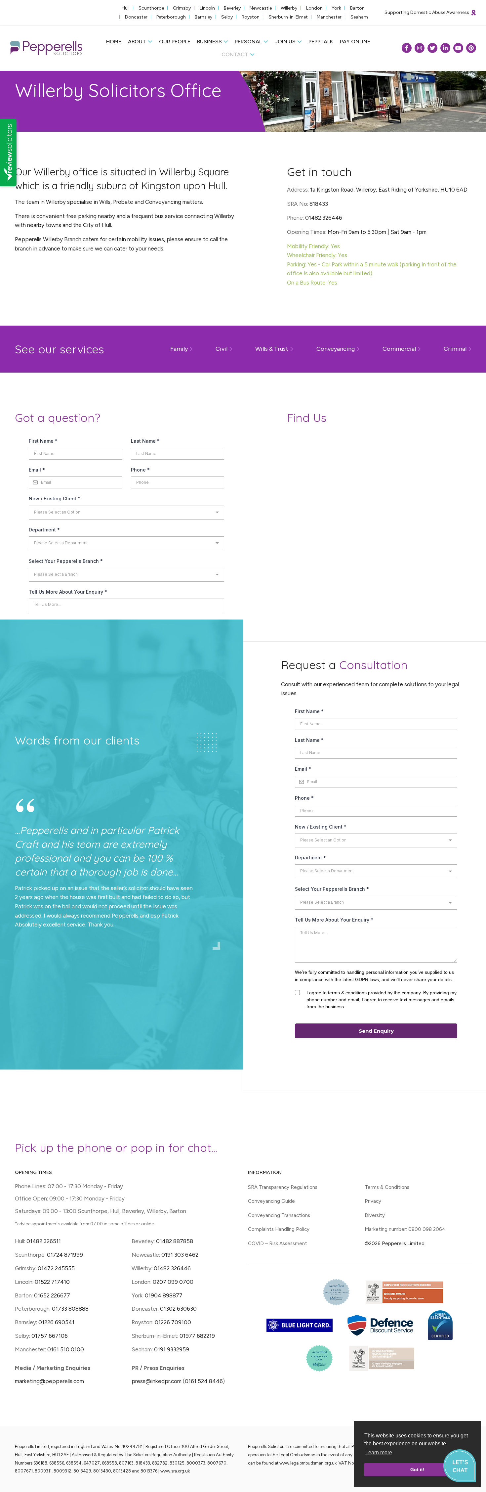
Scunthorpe (151, 8)
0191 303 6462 (179, 1254)
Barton (357, 8)
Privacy (373, 1201)
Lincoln (207, 8)
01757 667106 (49, 1336)
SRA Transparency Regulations (282, 1187)
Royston (251, 17)
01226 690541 (56, 1322)
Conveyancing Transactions (279, 1215)
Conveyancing (335, 348)
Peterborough (171, 17)
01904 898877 (163, 1295)
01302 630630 (178, 1308)
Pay (355, 41)
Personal (248, 41)
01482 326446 (172, 1268)
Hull (126, 8)
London (314, 8)
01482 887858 (174, 1241)
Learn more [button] (378, 1452)
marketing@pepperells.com (49, 1381)
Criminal (455, 348)
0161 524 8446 (204, 1381)
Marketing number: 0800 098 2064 (405, 1229)
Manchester (329, 17)
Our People (174, 41)
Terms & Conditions (387, 1187)
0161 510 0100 (65, 1349)
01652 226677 (52, 1295)
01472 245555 (56, 1268)
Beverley (232, 8)
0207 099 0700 (173, 1282)
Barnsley (203, 17)
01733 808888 (70, 1308)
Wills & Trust (271, 348)
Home (113, 41)
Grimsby (182, 8)
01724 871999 (65, 1254)
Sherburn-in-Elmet (288, 17)
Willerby (289, 8)
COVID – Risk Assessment (277, 1243)
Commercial (399, 348)
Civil (221, 348)
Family (179, 348)
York (336, 8)
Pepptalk (320, 41)
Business (209, 41)
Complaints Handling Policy (278, 1229)
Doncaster (136, 17)
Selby (227, 17)
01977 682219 (197, 1336)
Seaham (359, 17)
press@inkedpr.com (157, 1381)
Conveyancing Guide (271, 1201)
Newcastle (261, 8)
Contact (235, 54)
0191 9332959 (171, 1349)
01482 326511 (43, 1241)
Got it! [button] (417, 1469)
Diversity (375, 1215)
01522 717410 (52, 1282)
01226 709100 (173, 1322)
